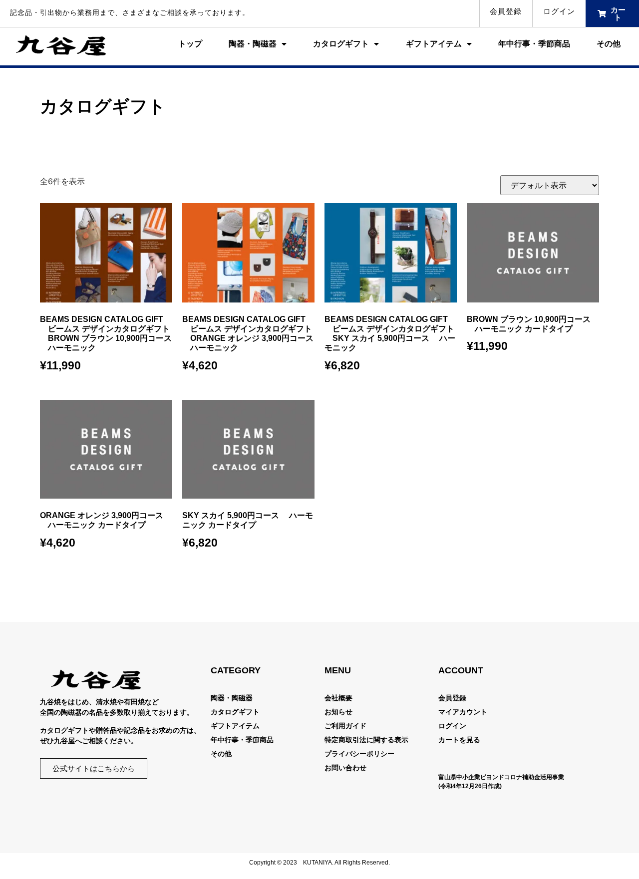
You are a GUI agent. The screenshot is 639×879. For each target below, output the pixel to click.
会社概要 (338, 698)
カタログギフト (341, 43)
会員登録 (506, 11)
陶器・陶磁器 (253, 43)
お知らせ (338, 712)
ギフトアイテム (434, 43)
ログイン (559, 11)
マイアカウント (462, 712)
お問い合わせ (345, 768)
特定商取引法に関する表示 (366, 740)
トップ (190, 43)
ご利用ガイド (345, 726)
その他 (609, 43)
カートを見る (459, 740)
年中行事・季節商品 (534, 43)
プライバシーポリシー (359, 754)
